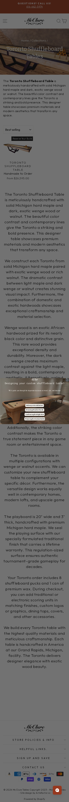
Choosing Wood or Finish (34, 410)
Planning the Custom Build (34, 419)
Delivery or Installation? (34, 405)
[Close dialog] (67, 380)
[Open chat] (57, 790)
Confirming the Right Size (34, 414)
